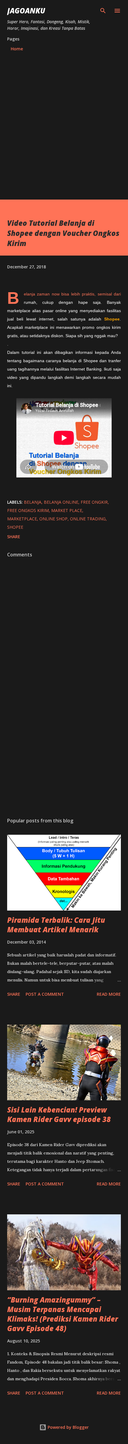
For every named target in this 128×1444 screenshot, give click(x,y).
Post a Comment (45, 994)
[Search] (103, 10)
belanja (32, 502)
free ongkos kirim (28, 510)
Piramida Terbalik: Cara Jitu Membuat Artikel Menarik (56, 924)
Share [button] (13, 536)
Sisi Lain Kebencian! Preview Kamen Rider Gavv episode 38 (59, 1114)
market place (66, 510)
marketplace (22, 519)
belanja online (61, 502)
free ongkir (94, 502)
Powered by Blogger (67, 1427)
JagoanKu (26, 10)
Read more (109, 994)
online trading (88, 519)
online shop (53, 519)
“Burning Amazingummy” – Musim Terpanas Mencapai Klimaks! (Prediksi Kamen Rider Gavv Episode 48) (62, 1314)
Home (17, 49)
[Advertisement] (64, 123)
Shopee (15, 527)
